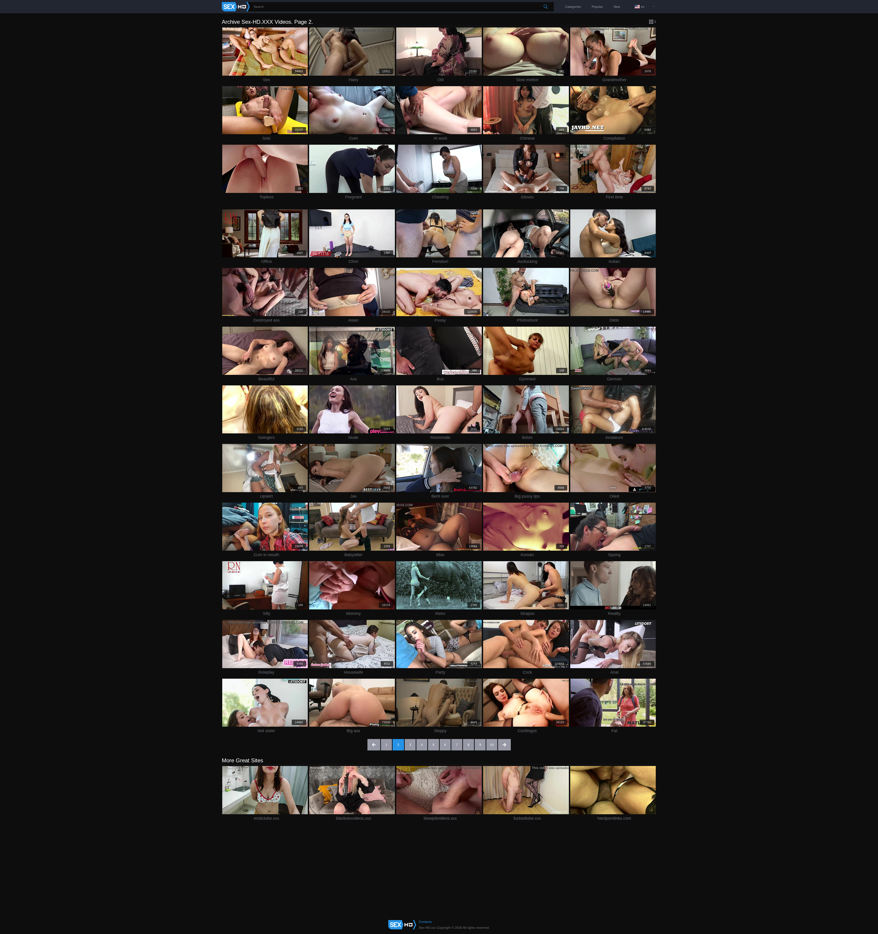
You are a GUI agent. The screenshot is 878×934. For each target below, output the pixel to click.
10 (492, 745)
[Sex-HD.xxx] (236, 6)
